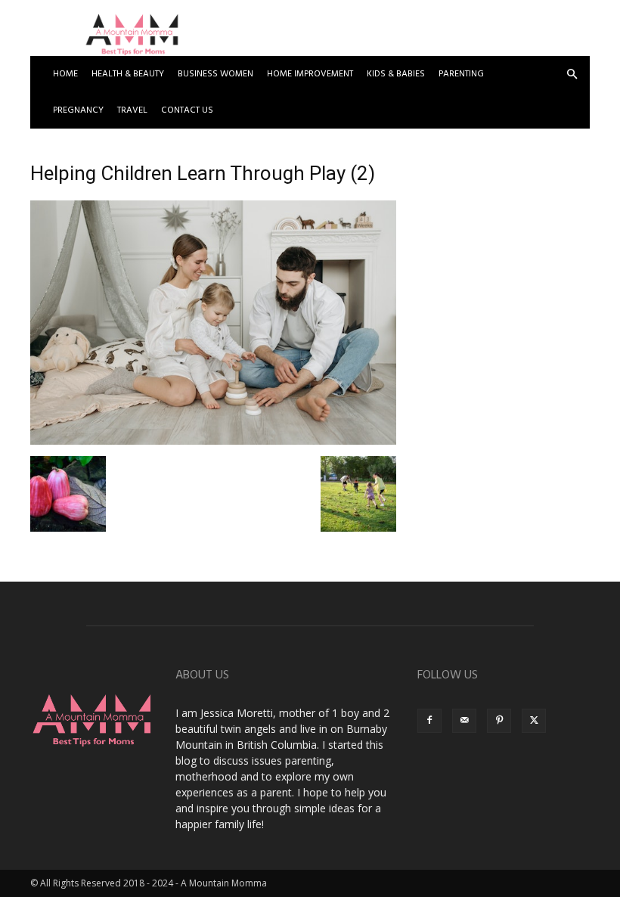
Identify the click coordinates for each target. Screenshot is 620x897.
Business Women (215, 74)
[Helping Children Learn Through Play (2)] (213, 440)
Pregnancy (78, 110)
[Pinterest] (499, 721)
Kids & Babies (396, 74)
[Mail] (464, 721)
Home (65, 74)
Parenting (461, 74)
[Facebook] (429, 721)
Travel (132, 110)
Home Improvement (310, 74)
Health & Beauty (127, 74)
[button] (571, 74)
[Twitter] (534, 721)
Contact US (187, 110)
